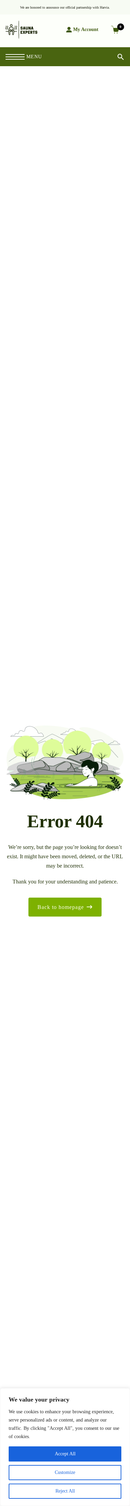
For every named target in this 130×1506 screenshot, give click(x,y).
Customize (65, 1472)
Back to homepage (60, 907)
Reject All (65, 1491)
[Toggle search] (114, 56)
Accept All (65, 1453)
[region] (65, 1447)
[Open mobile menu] (15, 57)
